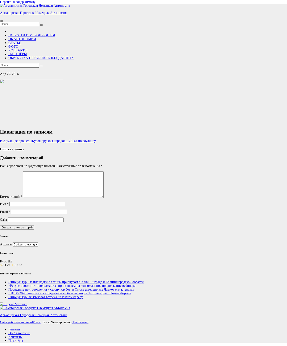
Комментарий (11, 196)
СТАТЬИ (14, 43)
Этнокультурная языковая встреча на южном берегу (45, 297)
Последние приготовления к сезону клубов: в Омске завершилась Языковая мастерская (71, 289)
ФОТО (13, 46)
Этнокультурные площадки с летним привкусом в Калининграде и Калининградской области (76, 282)
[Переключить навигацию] (1, 21)
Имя (4, 204)
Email (5, 212)
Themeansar (80, 322)
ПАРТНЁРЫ (17, 54)
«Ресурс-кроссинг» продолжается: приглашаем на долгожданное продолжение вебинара (72, 285)
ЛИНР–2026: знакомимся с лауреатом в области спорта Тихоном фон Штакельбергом (69, 293)
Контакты (15, 337)
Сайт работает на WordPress (20, 322)
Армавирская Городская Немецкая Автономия (33, 12)
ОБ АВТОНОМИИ (22, 39)
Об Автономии (19, 333)
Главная (14, 329)
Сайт (3, 219)
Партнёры (15, 340)
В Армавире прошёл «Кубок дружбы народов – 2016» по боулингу (48, 141)
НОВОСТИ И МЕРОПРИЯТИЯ (31, 35)
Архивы (6, 244)
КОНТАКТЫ (18, 50)
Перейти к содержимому (18, 2)
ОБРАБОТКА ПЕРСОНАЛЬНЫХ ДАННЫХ (41, 58)
